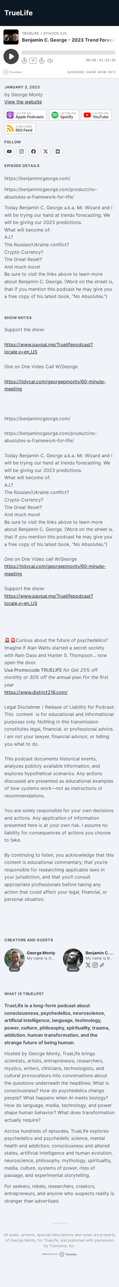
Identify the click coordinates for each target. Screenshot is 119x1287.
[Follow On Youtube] (9, 151)
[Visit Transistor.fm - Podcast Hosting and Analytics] (12, 72)
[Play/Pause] (10, 37)
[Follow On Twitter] (88, 965)
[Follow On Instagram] (21, 151)
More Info (107, 72)
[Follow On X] (46, 151)
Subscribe (76, 72)
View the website (23, 102)
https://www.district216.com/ (36, 692)
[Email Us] (58, 151)
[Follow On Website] (102, 965)
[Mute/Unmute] (50, 60)
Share (91, 72)
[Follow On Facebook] (33, 151)
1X (32, 60)
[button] (68, 53)
